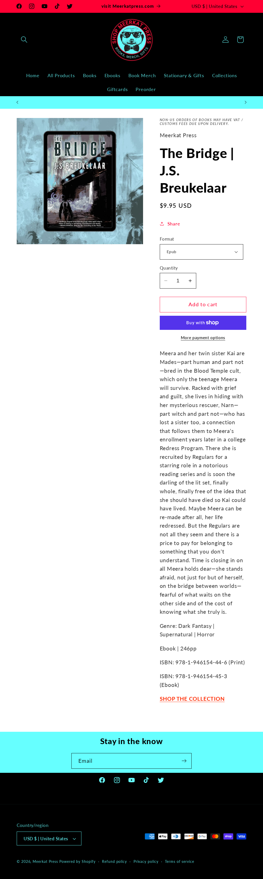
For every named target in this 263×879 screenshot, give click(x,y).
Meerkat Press (45, 861)
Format (167, 239)
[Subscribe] (184, 761)
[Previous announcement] (17, 102)
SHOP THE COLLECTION (192, 698)
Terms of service (179, 861)
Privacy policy (146, 861)
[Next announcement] (245, 102)
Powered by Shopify (77, 861)
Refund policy (114, 861)
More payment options (203, 337)
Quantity (169, 268)
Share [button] (173, 223)
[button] (24, 39)
